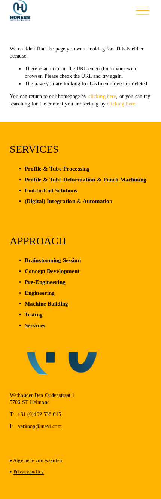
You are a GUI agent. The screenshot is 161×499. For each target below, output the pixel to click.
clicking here (102, 96)
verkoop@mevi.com (40, 426)
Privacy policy (28, 471)
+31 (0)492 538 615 (39, 414)
